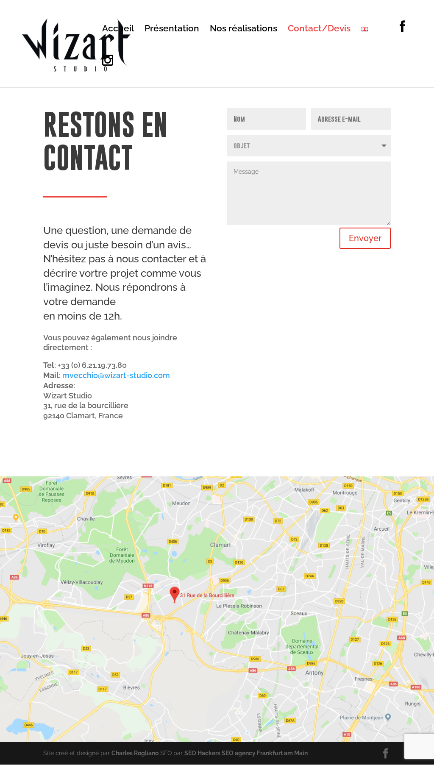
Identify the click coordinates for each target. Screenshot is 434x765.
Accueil (118, 29)
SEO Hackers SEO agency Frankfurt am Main (246, 753)
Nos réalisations (243, 29)
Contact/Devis (319, 29)
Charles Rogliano (135, 753)
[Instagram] (107, 70)
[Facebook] (391, 37)
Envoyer (365, 238)
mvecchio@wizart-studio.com (116, 375)
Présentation (172, 29)
